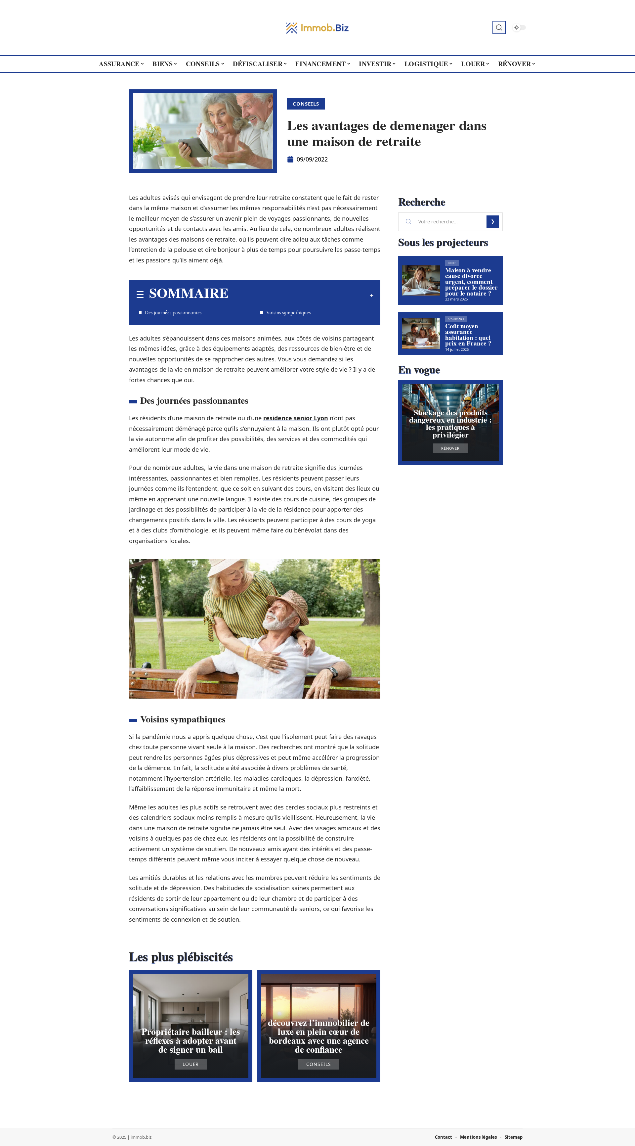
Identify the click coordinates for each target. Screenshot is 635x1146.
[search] (499, 27)
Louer (191, 1064)
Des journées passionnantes (173, 312)
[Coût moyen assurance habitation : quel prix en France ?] (421, 333)
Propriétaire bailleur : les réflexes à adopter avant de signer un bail (191, 1040)
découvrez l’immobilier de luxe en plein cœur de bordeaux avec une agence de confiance (318, 1036)
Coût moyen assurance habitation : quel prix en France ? (468, 334)
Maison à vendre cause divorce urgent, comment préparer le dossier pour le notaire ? (471, 281)
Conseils (306, 103)
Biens (452, 263)
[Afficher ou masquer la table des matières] (301, 295)
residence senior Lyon (295, 418)
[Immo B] (317, 27)
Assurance (456, 319)
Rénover (450, 448)
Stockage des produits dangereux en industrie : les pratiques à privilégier (450, 423)
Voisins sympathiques (288, 312)
